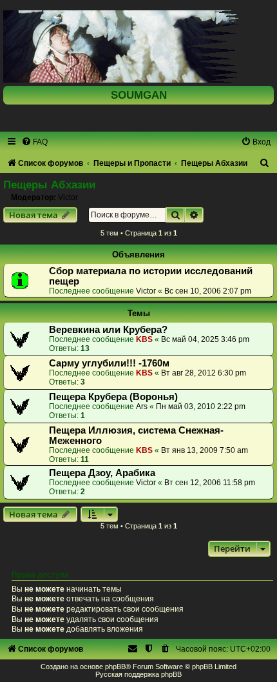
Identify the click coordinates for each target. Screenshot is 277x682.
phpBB (115, 666)
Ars (142, 406)
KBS (144, 339)
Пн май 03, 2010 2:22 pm (200, 406)
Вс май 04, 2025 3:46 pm (205, 339)
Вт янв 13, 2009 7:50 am (204, 450)
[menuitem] (34, 141)
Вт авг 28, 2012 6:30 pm (203, 372)
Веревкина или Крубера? (108, 330)
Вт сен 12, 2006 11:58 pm (209, 482)
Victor (68, 197)
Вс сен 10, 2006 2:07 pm (207, 291)
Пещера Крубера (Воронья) (113, 397)
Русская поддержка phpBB (138, 674)
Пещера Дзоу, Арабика (102, 473)
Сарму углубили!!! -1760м (109, 363)
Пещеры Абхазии (49, 184)
